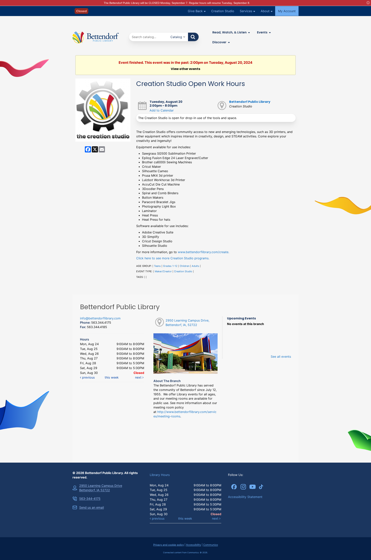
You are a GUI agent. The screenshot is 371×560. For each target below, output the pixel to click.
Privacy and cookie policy (168, 544)
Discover (219, 42)
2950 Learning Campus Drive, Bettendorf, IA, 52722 (187, 322)
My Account (287, 11)
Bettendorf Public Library (249, 102)
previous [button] (88, 377)
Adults (195, 266)
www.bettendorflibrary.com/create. (203, 252)
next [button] (138, 377)
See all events (281, 356)
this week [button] (112, 377)
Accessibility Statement (245, 497)
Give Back (195, 11)
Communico (210, 544)
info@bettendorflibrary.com (100, 318)
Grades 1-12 (170, 266)
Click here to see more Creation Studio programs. (172, 258)
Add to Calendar (162, 110)
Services (246, 11)
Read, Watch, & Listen (229, 32)
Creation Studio (222, 11)
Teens (157, 266)
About (265, 11)
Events (262, 32)
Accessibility (193, 544)
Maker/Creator (163, 271)
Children (184, 266)
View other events (185, 69)
